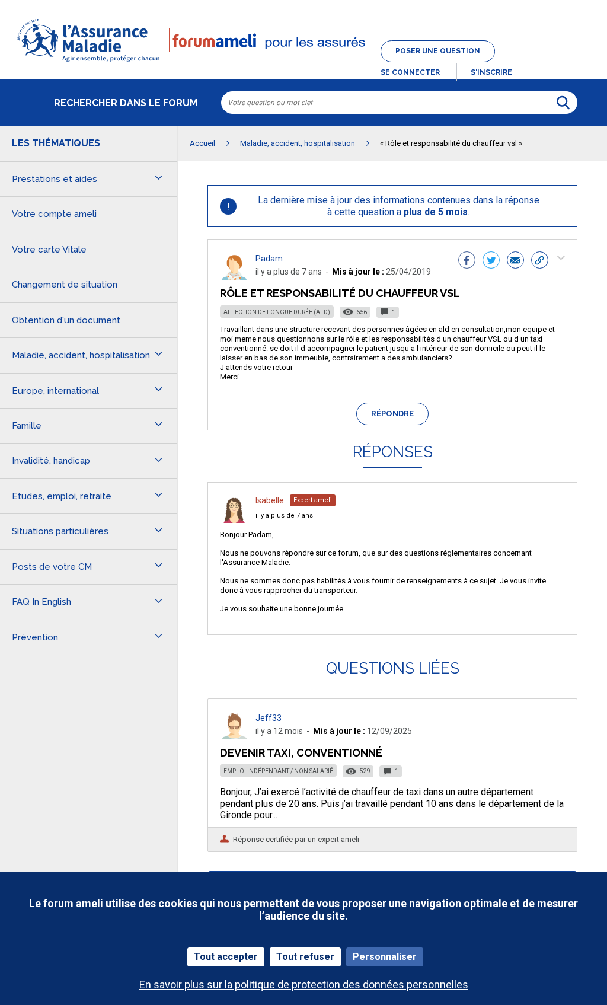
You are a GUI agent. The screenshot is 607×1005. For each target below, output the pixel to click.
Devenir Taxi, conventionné (301, 752)
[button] (303, 63)
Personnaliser (385, 956)
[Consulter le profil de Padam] (234, 276)
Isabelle (269, 500)
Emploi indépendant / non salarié (278, 771)
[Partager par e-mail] (515, 261)
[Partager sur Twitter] (491, 261)
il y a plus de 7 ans (284, 515)
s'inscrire (491, 72)
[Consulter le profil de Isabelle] (234, 519)
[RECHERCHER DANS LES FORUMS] (563, 102)
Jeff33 (268, 718)
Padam (269, 258)
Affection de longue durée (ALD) (276, 312)
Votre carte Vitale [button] (49, 249)
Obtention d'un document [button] (66, 320)
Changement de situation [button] (64, 284)
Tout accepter (226, 956)
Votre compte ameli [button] (54, 214)
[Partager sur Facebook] (466, 261)
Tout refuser (305, 956)
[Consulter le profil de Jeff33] (234, 736)
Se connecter (410, 72)
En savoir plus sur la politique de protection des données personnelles (303, 984)
